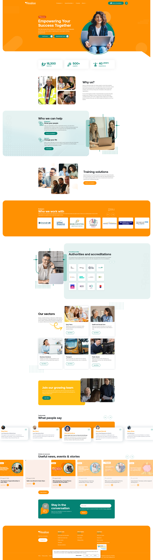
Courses (78, 3)
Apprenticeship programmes (103, 542)
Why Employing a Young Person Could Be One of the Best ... (62, 481)
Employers (58, 3)
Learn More (70, 332)
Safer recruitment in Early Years (36, 481)
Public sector (60, 540)
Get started (48, 148)
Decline (95, 555)
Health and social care (62, 537)
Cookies (50, 555)
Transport (60, 542)
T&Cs (39, 555)
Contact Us (42, 540)
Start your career (100, 535)
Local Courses (45, 36)
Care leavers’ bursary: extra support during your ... (141, 481)
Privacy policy (45, 555)
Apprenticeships (69, 3)
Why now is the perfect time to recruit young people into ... (114, 481)
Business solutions (62, 544)
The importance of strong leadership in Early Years (86, 481)
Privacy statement (107, 508)
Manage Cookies (79, 555)
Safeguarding (80, 540)
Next (113, 214)
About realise (80, 535)
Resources (99, 537)
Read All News (43, 492)
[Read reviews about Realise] (102, 546)
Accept (87, 555)
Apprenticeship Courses (61, 36)
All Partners (111, 209)
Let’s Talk (46, 397)
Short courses (100, 540)
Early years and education (63, 535)
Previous (108, 214)
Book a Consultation (117, 3)
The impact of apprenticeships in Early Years (10, 481)
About (83, 3)
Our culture (79, 537)
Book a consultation (50, 133)
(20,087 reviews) (103, 548)
